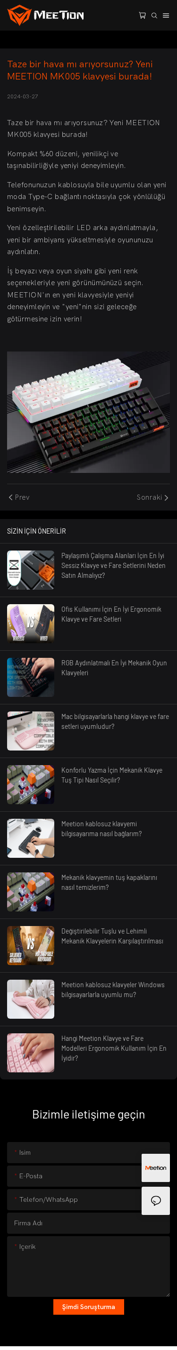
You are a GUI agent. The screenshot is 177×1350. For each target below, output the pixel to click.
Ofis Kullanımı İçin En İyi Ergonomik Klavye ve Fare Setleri (111, 614)
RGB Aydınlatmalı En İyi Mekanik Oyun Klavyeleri (114, 668)
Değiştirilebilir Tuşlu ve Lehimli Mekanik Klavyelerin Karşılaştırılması (112, 936)
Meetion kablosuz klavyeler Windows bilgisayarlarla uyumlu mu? (113, 990)
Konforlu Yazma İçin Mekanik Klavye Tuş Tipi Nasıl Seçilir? (111, 775)
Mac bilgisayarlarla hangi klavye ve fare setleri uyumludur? (115, 721)
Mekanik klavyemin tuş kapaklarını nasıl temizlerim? (109, 882)
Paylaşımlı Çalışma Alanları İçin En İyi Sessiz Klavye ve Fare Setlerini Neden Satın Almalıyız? (113, 565)
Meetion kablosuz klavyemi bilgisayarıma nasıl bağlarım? (101, 829)
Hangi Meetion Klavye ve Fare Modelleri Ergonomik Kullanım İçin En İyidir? (114, 1048)
